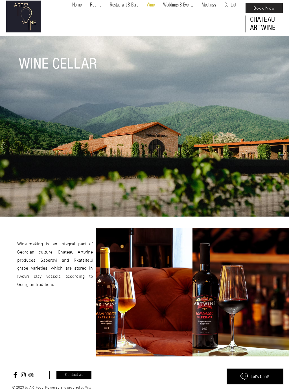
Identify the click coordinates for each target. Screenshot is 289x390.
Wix (88, 387)
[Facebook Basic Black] (15, 375)
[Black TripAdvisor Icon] (31, 375)
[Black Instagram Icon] (23, 375)
